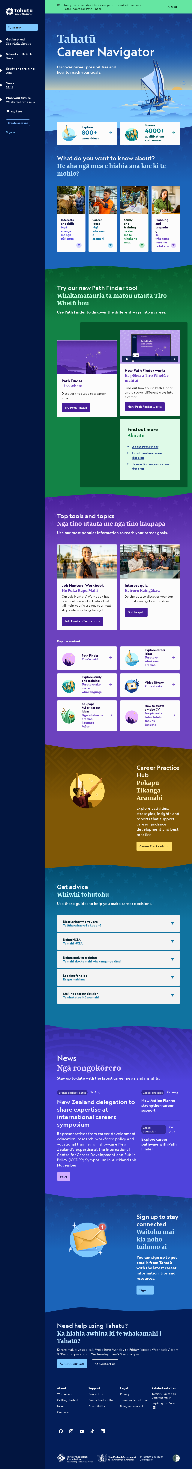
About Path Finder (145, 447)
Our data (63, 1412)
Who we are (64, 1394)
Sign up (145, 1290)
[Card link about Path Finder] (87, 378)
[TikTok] (92, 1431)
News (63, 1176)
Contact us (107, 1364)
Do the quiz (136, 612)
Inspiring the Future (164, 1403)
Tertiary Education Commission (164, 1395)
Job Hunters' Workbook (82, 621)
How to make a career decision (147, 455)
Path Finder (93, 8)
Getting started (67, 1400)
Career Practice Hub (154, 846)
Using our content (131, 1406)
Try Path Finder (76, 408)
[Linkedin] (102, 1431)
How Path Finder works (145, 407)
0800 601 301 (74, 1364)
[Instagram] (71, 1431)
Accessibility (97, 1406)
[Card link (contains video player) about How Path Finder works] (150, 373)
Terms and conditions (134, 1400)
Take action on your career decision (150, 466)
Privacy (125, 1394)
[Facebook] (60, 1431)
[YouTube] (82, 1431)
